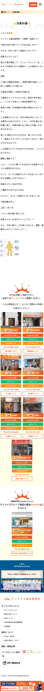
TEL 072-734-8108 (11, 432)
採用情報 (7, 626)
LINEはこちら (11, 339)
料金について (8, 618)
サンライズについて (10, 610)
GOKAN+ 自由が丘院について (22, 553)
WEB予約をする (11, 343)
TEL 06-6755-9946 (11, 389)
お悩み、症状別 (9, 636)
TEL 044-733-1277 (22, 474)
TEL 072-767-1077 (33, 432)
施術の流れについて (10, 614)
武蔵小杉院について (22, 479)
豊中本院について (11, 351)
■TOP (3, 12)
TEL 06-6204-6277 (33, 347)
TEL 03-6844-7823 (22, 549)
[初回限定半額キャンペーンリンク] (22, 686)
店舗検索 (33, 5)
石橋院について (11, 436)
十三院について (11, 394)
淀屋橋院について (33, 351)
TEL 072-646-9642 (33, 389)
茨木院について (33, 394)
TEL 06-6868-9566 (11, 347)
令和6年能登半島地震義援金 (13, 622)
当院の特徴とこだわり (11, 640)
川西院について (33, 436)
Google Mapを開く (11, 335)
